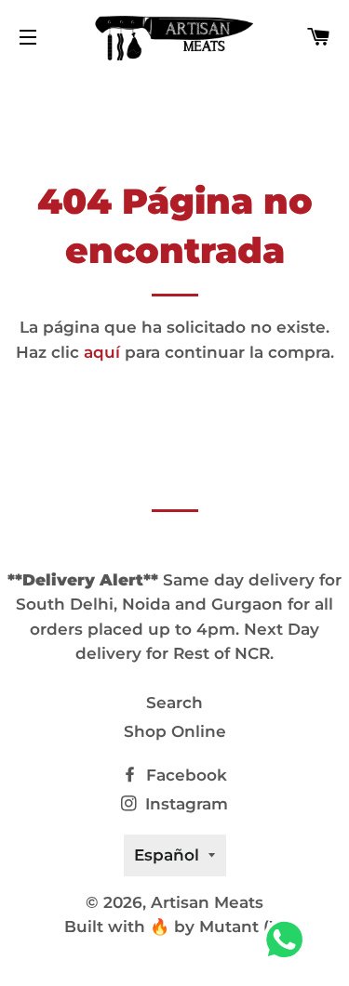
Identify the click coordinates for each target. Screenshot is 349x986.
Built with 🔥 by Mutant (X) (175, 926)
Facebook (184, 775)
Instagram (184, 804)
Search (174, 702)
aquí (102, 352)
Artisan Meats (207, 902)
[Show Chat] (289, 939)
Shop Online (175, 731)
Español (166, 855)
